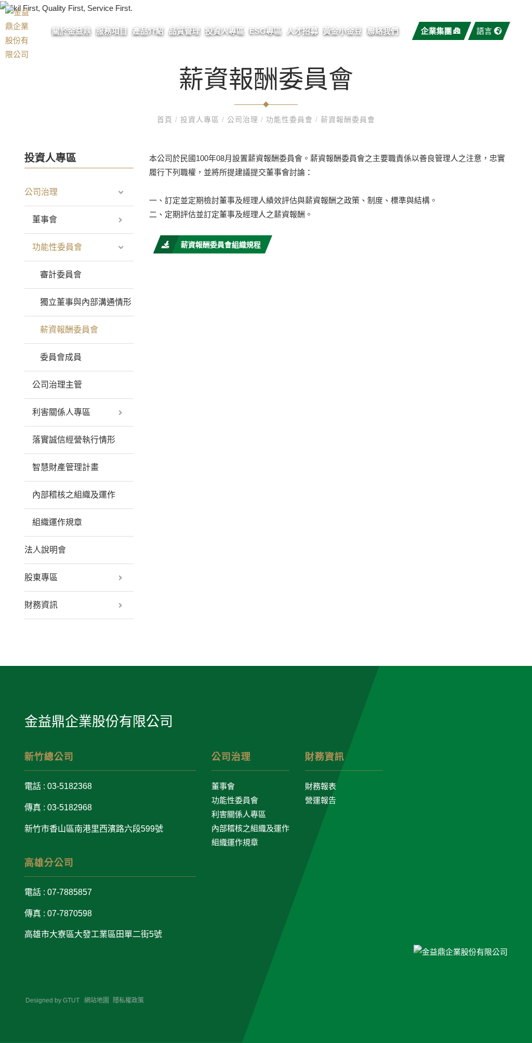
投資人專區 (224, 30)
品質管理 (184, 30)
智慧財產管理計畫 (65, 467)
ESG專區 (265, 30)
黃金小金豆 (342, 30)
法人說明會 (45, 549)
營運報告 (320, 800)
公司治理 (244, 119)
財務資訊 (41, 604)
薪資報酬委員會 (348, 119)
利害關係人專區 (61, 412)
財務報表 (320, 786)
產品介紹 (148, 30)
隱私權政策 (128, 1000)
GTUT (71, 1000)
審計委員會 (61, 274)
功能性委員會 (290, 119)
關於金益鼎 (71, 30)
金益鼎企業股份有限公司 (98, 721)
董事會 (44, 219)
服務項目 (111, 30)
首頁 (166, 119)
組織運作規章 (57, 522)
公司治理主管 (57, 384)
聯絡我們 (382, 30)
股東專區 (41, 577)
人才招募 (302, 30)
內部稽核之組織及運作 (73, 494)
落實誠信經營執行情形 (73, 439)
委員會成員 (61, 357)
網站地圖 (96, 1000)
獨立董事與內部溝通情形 (85, 302)
